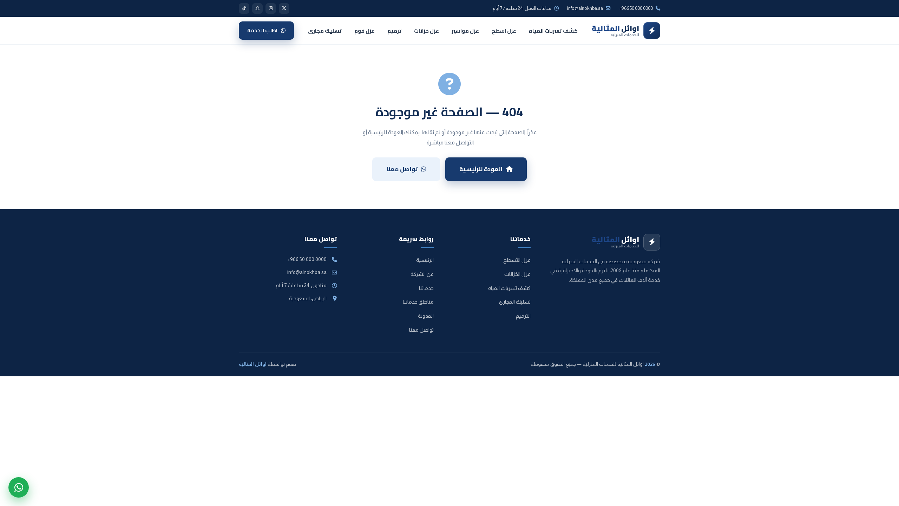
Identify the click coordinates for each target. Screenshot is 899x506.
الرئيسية (425, 260)
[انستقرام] (270, 8)
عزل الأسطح (517, 260)
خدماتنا (426, 288)
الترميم (523, 316)
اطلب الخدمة (262, 30)
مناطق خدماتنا (418, 302)
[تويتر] (284, 8)
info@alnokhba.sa (585, 8)
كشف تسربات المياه (553, 31)
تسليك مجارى (325, 31)
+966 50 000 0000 (307, 259)
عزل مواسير (465, 31)
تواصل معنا (402, 169)
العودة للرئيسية (481, 169)
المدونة (426, 316)
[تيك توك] (244, 8)
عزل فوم (364, 31)
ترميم (394, 31)
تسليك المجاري (515, 302)
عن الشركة (422, 274)
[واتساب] (18, 487)
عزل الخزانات (517, 274)
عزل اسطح (504, 31)
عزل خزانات (426, 31)
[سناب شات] (257, 8)
